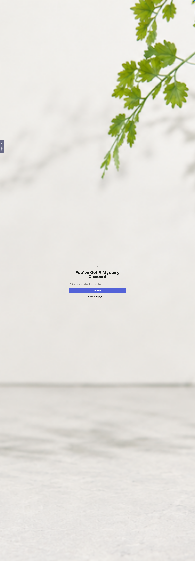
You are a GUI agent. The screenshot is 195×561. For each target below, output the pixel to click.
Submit (97, 291)
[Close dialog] (193, 1)
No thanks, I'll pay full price (97, 297)
